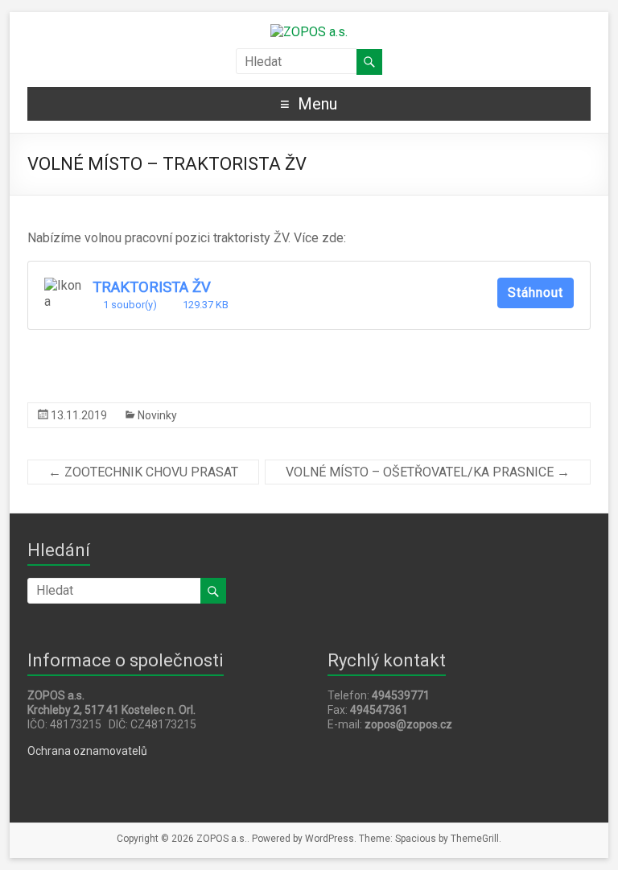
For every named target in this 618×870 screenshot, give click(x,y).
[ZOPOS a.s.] (309, 31)
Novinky (157, 415)
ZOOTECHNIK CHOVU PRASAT (143, 472)
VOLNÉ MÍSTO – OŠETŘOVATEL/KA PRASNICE (428, 472)
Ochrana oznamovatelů (87, 750)
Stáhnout (535, 292)
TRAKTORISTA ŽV (152, 287)
